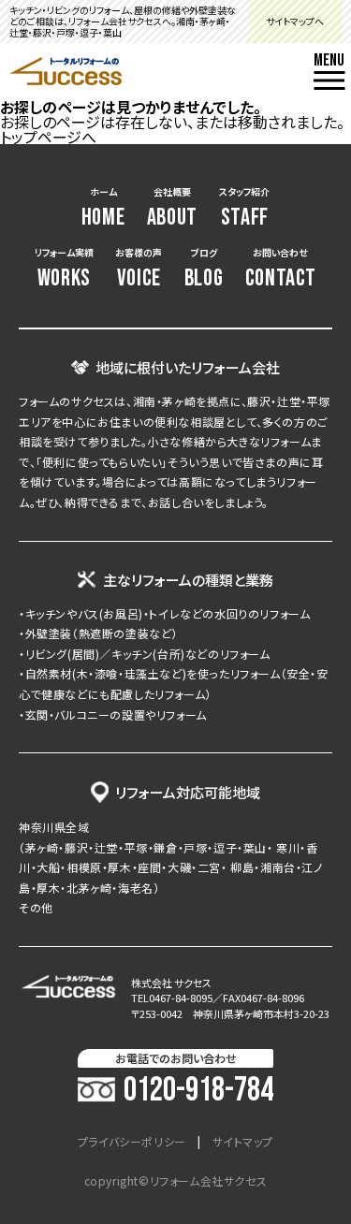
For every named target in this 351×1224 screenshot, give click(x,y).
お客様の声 (138, 269)
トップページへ (48, 136)
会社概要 (172, 208)
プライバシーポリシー (132, 1141)
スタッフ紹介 (244, 208)
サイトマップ (243, 1141)
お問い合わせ (280, 269)
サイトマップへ (295, 21)
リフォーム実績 (64, 269)
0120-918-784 (198, 1091)
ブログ (204, 269)
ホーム (103, 208)
